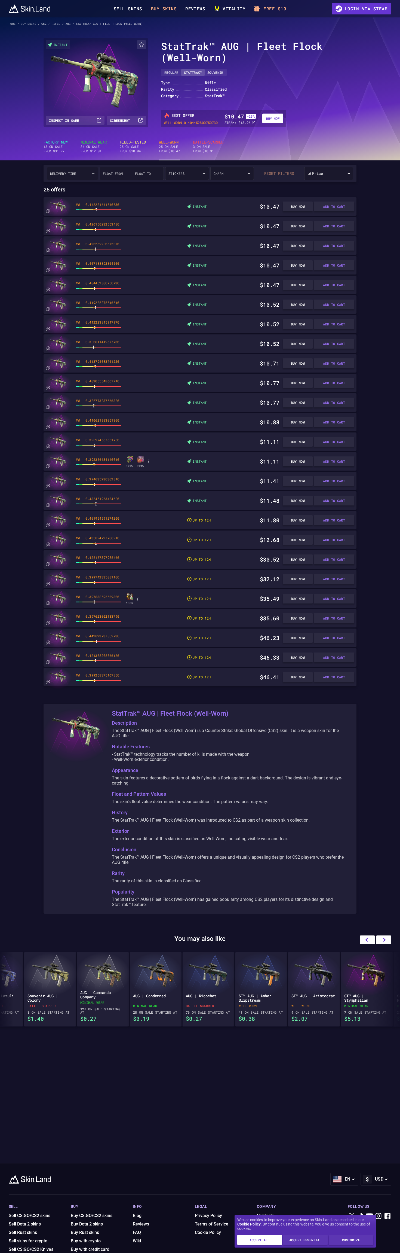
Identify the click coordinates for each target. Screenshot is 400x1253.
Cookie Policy (249, 1224)
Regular (171, 72)
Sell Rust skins (23, 1232)
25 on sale (133, 146)
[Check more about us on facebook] (387, 1216)
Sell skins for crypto (28, 1240)
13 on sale (55, 146)
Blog (137, 1215)
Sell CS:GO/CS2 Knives (31, 1249)
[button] (383, 939)
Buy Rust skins (85, 1232)
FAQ (137, 1232)
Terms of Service (211, 1224)
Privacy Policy (208, 1215)
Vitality (234, 8)
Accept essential (305, 1240)
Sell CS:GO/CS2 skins (29, 1215)
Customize (351, 1240)
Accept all (260, 1240)
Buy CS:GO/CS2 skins (91, 1215)
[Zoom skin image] (48, 211)
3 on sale (208, 146)
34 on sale (94, 146)
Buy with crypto (86, 1240)
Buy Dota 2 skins (87, 1224)
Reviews (195, 8)
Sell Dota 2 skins (25, 1224)
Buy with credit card (90, 1249)
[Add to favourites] (141, 44)
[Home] (29, 8)
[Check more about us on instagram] (378, 1216)
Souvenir (215, 72)
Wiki (137, 1240)
